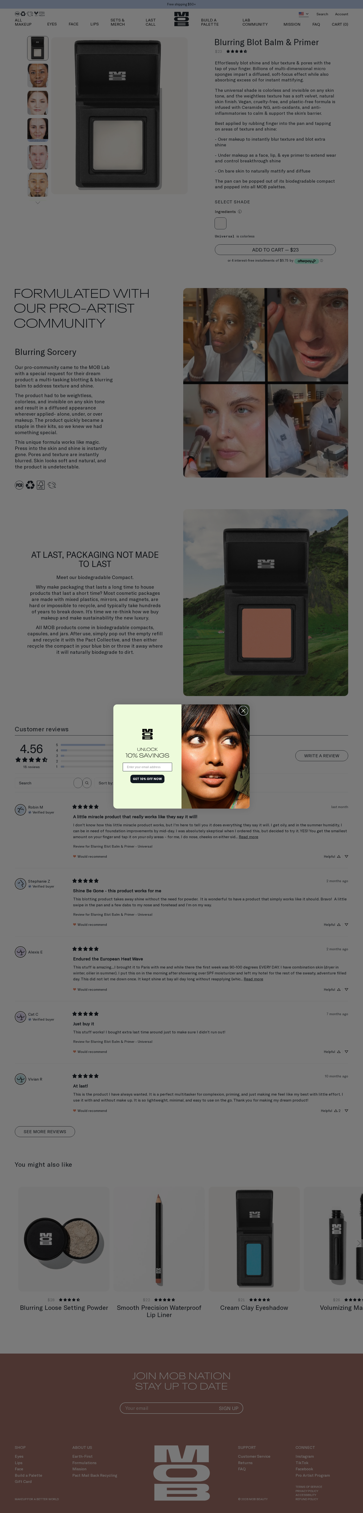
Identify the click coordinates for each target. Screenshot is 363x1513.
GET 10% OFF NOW (147, 779)
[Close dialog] (243, 710)
